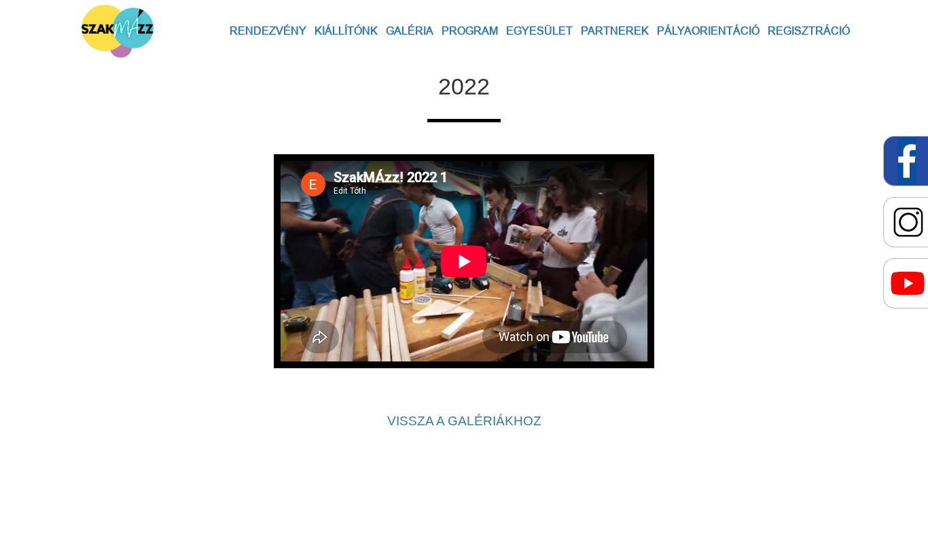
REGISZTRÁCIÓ (809, 30)
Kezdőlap (616, 493)
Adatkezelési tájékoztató (525, 493)
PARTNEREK (615, 30)
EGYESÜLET (539, 30)
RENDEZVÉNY (268, 30)
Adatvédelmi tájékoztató (404, 493)
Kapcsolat (313, 493)
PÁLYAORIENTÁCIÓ (708, 30)
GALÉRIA (409, 30)
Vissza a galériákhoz (464, 421)
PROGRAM (470, 30)
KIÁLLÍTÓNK (346, 30)
